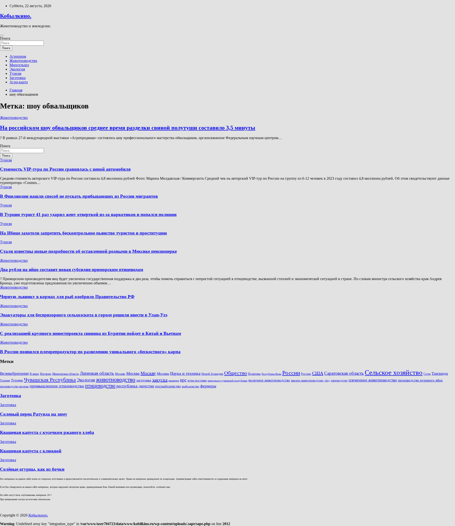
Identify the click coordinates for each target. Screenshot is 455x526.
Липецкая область (97, 373)
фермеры (208, 386)
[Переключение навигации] (2, 35)
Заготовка (17, 78)
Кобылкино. (15, 16)
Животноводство (23, 61)
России (291, 372)
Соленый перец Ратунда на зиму (33, 414)
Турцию (17, 380)
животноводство (115, 379)
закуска (160, 379)
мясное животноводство (307, 380)
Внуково (45, 374)
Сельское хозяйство (394, 372)
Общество (235, 373)
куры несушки (197, 380)
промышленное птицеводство (57, 386)
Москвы (163, 374)
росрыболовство (168, 386)
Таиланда (440, 373)
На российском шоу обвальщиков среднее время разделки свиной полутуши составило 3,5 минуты (127, 128)
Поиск (5, 38)
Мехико (120, 374)
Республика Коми (271, 374)
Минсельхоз (19, 65)
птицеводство (100, 386)
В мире (34, 374)
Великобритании (14, 373)
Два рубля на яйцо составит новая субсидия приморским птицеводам (71, 269)
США (317, 373)
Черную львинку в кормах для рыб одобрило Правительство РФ (67, 296)
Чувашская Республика (50, 380)
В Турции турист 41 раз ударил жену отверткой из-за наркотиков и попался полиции (88, 214)
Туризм (15, 73)
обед (327, 380)
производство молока (14, 386)
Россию (306, 374)
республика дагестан (135, 386)
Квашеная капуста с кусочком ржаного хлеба (47, 432)
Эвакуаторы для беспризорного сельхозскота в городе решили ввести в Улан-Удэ (83, 314)
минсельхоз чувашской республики (227, 380)
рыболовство (190, 386)
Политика (254, 374)
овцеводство (339, 380)
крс (183, 379)
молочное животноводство (269, 380)
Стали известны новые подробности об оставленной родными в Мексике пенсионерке (88, 251)
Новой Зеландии (212, 374)
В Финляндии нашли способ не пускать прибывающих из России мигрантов (79, 196)
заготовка (143, 380)
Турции (5, 380)
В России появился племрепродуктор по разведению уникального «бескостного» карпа (90, 351)
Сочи (427, 374)
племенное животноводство (373, 380)
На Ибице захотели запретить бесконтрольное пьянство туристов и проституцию (83, 232)
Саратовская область (344, 373)
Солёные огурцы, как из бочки (32, 469)
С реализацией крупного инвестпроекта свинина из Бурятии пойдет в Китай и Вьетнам (90, 333)
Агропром (17, 56)
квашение (173, 380)
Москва (133, 373)
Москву (148, 373)
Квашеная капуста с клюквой (30, 450)
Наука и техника (185, 373)
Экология (17, 69)
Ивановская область (65, 374)
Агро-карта (18, 82)
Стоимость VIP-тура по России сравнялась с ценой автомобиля (65, 169)
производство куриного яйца (420, 380)
